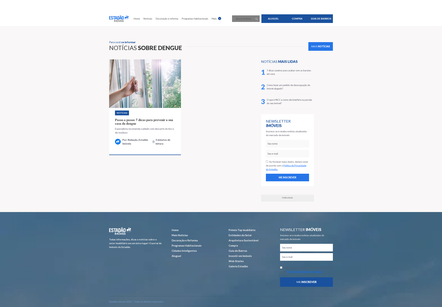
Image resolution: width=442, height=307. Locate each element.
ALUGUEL (273, 18)
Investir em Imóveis (240, 255)
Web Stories (236, 261)
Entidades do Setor (240, 235)
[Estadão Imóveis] (119, 18)
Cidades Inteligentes (184, 250)
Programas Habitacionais (195, 18)
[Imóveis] (120, 231)
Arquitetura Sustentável (243, 240)
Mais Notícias (180, 235)
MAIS (320, 46)
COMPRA (297, 18)
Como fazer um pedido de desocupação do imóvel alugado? (288, 87)
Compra (233, 245)
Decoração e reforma (167, 18)
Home (137, 18)
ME (306, 282)
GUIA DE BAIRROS (321, 18)
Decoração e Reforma (185, 240)
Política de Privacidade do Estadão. (304, 271)
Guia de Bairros (238, 250)
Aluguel (176, 255)
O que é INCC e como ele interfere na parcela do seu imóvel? (289, 101)
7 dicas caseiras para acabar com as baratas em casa (289, 72)
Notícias (147, 18)
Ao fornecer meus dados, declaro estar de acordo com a (287, 165)
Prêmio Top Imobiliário (242, 230)
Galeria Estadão (238, 266)
